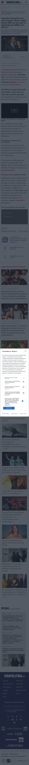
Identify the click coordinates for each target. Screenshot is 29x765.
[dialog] (14, 382)
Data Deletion (5, 413)
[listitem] (14, 378)
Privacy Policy (23, 413)
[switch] (23, 381)
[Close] (26, 351)
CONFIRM (9, 408)
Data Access (14, 413)
